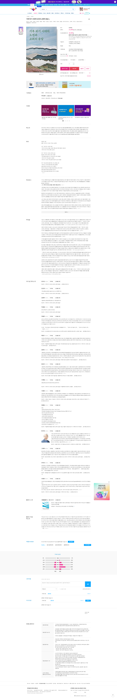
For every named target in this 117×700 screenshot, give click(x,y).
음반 (62, 4)
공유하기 (89, 19)
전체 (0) (49, 593)
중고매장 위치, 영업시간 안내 (81, 695)
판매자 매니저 (66, 683)
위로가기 (113, 695)
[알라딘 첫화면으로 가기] (33, 9)
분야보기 (30, 13)
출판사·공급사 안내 (73, 683)
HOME (29, 4)
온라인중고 (51, 4)
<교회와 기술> (79, 331)
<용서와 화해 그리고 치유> (61, 456)
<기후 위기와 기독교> (65, 491)
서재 (83, 13)
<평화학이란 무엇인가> (62, 375)
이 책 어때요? (87, 544)
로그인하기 (71, 541)
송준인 (47, 21)
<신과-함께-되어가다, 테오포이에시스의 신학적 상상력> (56, 331)
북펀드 (72, 13)
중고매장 (55, 4)
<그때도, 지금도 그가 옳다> (50, 399)
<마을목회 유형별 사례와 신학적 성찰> (52, 343)
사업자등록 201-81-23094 (38, 690)
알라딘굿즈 (47, 4)
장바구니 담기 (65, 68)
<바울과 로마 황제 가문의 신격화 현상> (62, 502)
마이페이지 (80, 4)
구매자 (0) (44, 593)
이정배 (57, 21)
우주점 (59, 4)
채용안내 (32, 683)
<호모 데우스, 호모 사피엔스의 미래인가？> (80, 399)
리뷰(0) (75, 55)
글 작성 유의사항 (86, 588)
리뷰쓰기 (88, 600)
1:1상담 (70, 624)
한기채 (64, 21)
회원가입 (77, 4)
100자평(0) (71, 55)
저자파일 (51, 281)
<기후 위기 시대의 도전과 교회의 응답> (52, 284)
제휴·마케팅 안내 (60, 683)
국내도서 (32, 4)
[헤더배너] (85, 9)
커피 (68, 4)
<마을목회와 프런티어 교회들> (67, 386)
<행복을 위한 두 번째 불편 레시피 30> (52, 472)
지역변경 (81, 50)
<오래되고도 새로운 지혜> (76, 444)
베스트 (44, 13)
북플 (80, 13)
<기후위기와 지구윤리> (77, 426)
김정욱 (34, 21)
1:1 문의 (75, 692)
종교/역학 (48, 98)
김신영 (31, 21)
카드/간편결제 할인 (64, 59)
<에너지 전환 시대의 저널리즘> (51, 375)
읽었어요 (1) (66, 544)
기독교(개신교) (54, 98)
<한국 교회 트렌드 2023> (77, 472)
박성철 (37, 21)
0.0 (67, 55)
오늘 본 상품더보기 (87, 613)
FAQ (85, 692)
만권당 (39, 4)
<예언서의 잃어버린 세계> (75, 502)
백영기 (44, 21)
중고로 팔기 (81, 72)
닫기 (115, 2)
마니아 (43, 544)
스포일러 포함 (63, 588)
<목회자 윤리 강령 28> (65, 359)
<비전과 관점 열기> (74, 359)
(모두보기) (66, 284)
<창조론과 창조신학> (71, 331)
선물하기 (82, 68)
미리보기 (42, 74)
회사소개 (28, 683)
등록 (88, 584)
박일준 (41, 21)
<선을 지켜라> (57, 444)
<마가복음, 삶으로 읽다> (65, 444)
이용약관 (36, 683)
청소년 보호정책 (49, 683)
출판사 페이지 (51, 499)
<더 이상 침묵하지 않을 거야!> (66, 472)
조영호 (77, 21)
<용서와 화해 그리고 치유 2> (50, 456)
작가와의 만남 (67, 13)
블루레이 (65, 4)
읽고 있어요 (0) (58, 544)
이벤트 (52, 13)
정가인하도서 (57, 13)
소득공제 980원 (81, 59)
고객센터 (84, 4)
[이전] (30, 49)
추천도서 (62, 13)
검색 (73, 9)
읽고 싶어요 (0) (50, 544)
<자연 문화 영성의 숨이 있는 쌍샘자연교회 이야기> (70, 343)
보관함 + (88, 68)
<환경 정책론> (70, 375)
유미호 (74, 21)
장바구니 (88, 4)
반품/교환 (74, 624)
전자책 (36, 4)
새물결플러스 (28, 22)
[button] (65, 120)
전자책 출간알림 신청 (64, 72)
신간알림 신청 (49, 95)
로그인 (74, 4)
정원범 (61, 21)
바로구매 (74, 68)
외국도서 (42, 4)
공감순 (81, 600)
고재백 (71, 21)
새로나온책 (48, 13)
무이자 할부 (73, 59)
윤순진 (51, 21)
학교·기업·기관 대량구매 (85, 683)
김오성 (27, 21)
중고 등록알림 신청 (73, 72)
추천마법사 (40, 13)
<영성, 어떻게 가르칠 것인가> (66, 426)
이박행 (54, 21)
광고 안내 (78, 683)
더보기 (43, 172)
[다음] (53, 49)
